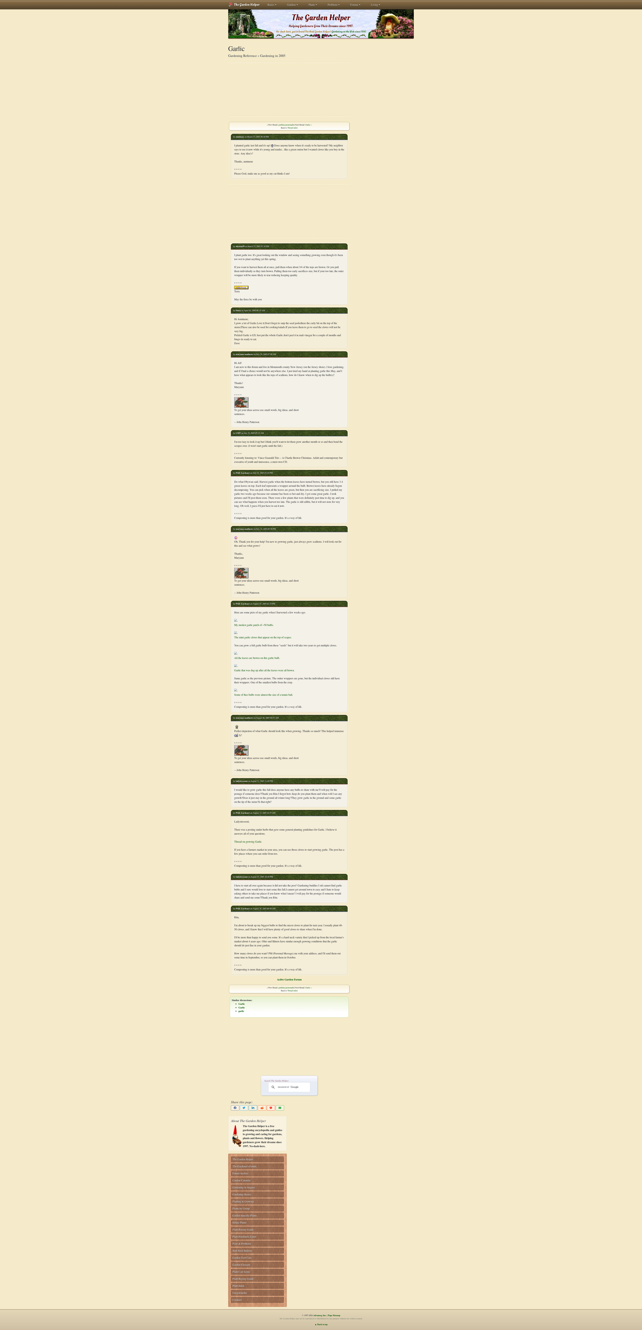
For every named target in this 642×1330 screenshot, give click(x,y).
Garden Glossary (241, 1264)
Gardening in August (244, 1187)
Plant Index (238, 1286)
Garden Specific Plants (245, 1215)
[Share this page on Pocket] (271, 1107)
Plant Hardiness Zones (244, 1236)
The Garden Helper (246, 4)
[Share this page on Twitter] (244, 1107)
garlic (241, 1011)
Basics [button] (271, 4)
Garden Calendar (242, 1180)
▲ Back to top (321, 1324)
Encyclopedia (240, 1293)
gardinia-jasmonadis (286, 124)
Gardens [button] (291, 4)
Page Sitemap (334, 1315)
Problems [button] (333, 4)
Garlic (307, 124)
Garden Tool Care (242, 1257)
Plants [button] (312, 4)
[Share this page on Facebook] (235, 1107)
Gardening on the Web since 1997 (349, 31)
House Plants (239, 1222)
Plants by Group (241, 1208)
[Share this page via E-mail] (280, 1107)
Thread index (292, 127)
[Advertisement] (289, 89)
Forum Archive (241, 1173)
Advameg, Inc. (319, 1315)
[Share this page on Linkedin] (253, 1107)
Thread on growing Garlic (248, 841)
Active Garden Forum (289, 979)
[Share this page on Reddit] (262, 1107)
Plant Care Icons (241, 1271)
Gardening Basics (242, 1194)
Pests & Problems (242, 1243)
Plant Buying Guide (243, 1229)
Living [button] (374, 4)
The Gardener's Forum (244, 1166)
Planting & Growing (243, 1201)
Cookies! (237, 1300)
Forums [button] (354, 4)
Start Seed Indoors (242, 1250)
